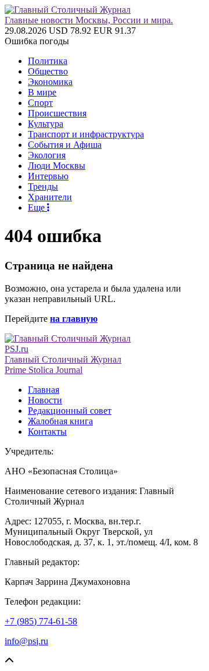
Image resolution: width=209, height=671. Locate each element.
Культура (45, 124)
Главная (43, 390)
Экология (47, 155)
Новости (45, 400)
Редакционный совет (69, 411)
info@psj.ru (26, 641)
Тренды (43, 186)
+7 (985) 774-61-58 (41, 621)
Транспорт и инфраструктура (86, 134)
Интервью (48, 176)
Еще (37, 207)
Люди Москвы (56, 166)
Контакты (47, 431)
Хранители (50, 197)
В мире (42, 92)
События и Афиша (65, 145)
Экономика (50, 82)
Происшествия (57, 113)
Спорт (40, 103)
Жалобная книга (60, 421)
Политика (47, 61)
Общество (48, 71)
